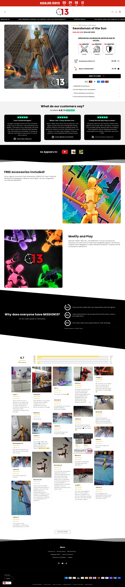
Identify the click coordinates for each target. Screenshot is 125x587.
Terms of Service (67, 554)
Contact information (78, 584)
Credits (70, 557)
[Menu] (5, 12)
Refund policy (88, 584)
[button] (112, 12)
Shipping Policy (55, 554)
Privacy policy (47, 584)
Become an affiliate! (59, 557)
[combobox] (7, 583)
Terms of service (57, 584)
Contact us (51, 551)
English (8, 578)
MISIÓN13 (39, 584)
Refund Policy (71, 551)
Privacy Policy (61, 551)
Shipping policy (67, 584)
